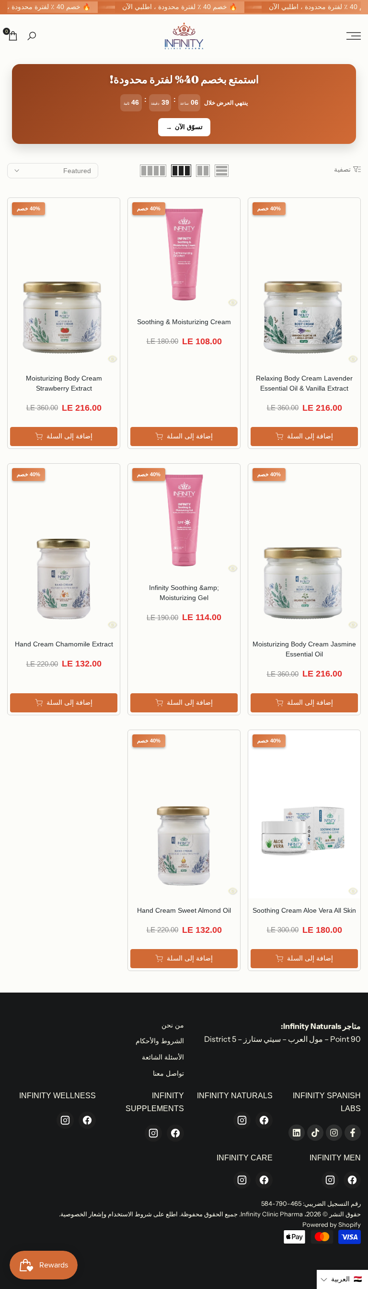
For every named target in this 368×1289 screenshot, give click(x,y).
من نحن (172, 1025)
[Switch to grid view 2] (203, 170)
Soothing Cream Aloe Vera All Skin (304, 910)
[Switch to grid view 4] (153, 170)
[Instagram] (242, 1120)
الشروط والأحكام (160, 1041)
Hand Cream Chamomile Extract (64, 644)
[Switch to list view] (222, 170)
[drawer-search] (31, 36)
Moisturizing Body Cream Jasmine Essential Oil (304, 649)
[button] (342, 1279)
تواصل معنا (168, 1073)
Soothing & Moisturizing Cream (184, 322)
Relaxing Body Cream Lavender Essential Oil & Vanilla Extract (304, 383)
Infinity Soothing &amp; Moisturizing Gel (184, 592)
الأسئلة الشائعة (163, 1057)
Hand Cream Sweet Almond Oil (184, 910)
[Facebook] (264, 1120)
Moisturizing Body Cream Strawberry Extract (64, 383)
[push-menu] (353, 35)
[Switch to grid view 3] (181, 170)
